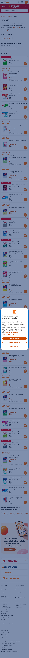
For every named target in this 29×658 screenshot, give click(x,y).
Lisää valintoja (14, 346)
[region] (14, 329)
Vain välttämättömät (14, 342)
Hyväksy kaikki (14, 338)
